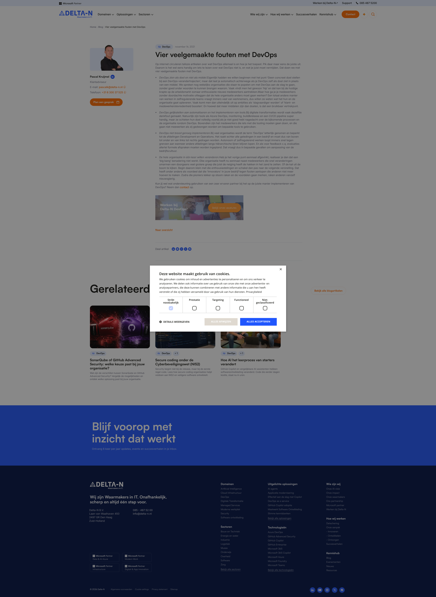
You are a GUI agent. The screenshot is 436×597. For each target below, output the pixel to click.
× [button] (280, 269)
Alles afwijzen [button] (221, 321)
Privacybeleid (254, 292)
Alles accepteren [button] (258, 321)
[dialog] (218, 298)
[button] (174, 322)
